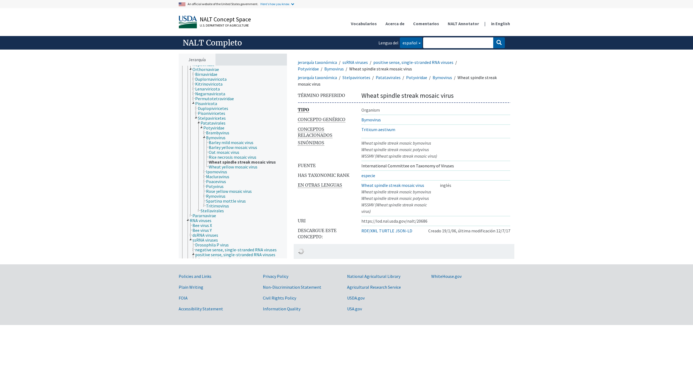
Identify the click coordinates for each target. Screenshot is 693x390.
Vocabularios (364, 23)
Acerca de (394, 23)
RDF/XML (369, 230)
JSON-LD (403, 230)
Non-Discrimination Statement (292, 287)
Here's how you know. (275, 4)
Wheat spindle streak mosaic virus (392, 185)
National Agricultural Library (373, 276)
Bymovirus (334, 69)
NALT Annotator (463, 23)
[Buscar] (499, 42)
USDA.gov (356, 298)
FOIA (183, 298)
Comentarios (426, 23)
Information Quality (281, 308)
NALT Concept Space (225, 19)
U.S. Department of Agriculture (224, 25)
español (408, 43)
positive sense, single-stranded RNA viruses (413, 62)
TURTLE (386, 230)
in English (500, 23)
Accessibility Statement (201, 308)
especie (368, 175)
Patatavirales (388, 77)
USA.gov (354, 308)
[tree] (233, 162)
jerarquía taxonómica (317, 62)
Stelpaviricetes (356, 77)
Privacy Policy (275, 276)
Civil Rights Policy (279, 298)
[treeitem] (208, 69)
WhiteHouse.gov (446, 276)
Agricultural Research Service (374, 287)
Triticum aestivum (378, 129)
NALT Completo (212, 43)
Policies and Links (195, 276)
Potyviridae (308, 69)
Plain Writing (191, 287)
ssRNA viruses (355, 62)
